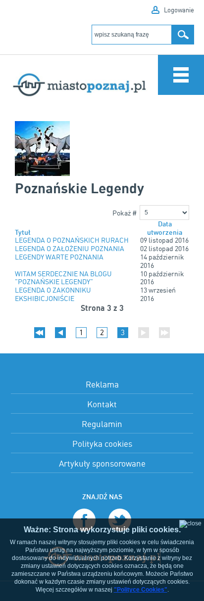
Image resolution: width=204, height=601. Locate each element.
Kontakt (102, 404)
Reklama (102, 384)
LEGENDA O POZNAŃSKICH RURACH (72, 240)
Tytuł (23, 232)
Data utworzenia (164, 228)
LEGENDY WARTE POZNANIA (59, 257)
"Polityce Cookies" (140, 589)
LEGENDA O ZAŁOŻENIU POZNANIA (69, 249)
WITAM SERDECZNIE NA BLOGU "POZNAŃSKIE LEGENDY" (63, 278)
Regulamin (102, 424)
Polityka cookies (102, 443)
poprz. (60, 332)
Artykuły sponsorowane (102, 463)
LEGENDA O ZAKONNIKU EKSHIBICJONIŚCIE (53, 294)
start (39, 332)
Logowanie (179, 10)
